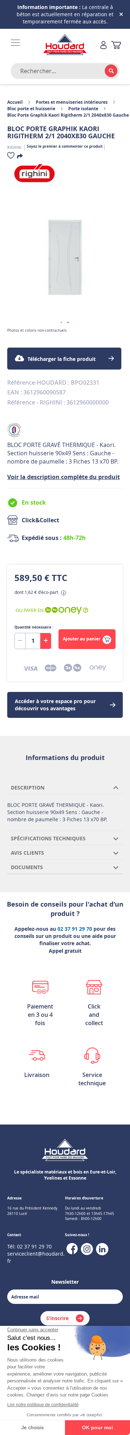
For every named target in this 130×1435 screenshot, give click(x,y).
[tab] (65, 787)
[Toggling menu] (15, 43)
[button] (61, 322)
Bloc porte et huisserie (31, 109)
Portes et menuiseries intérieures (72, 102)
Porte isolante (83, 109)
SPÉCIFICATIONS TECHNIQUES (48, 838)
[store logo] (65, 45)
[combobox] (65, 71)
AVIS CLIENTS (27, 852)
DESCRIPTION (27, 787)
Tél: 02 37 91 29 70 (29, 1246)
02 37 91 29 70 (74, 928)
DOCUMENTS (27, 867)
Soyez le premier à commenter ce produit (65, 146)
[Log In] (103, 45)
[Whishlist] (10, 156)
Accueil (15, 102)
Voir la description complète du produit (63, 477)
